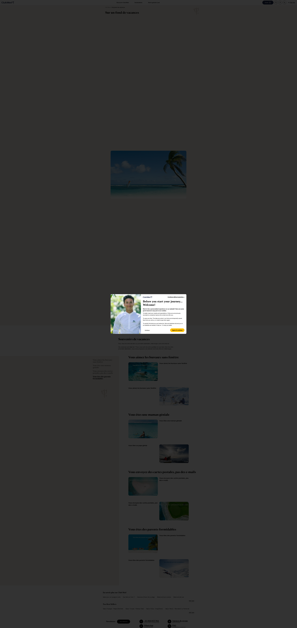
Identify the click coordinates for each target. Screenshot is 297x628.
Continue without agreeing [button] (176, 297)
